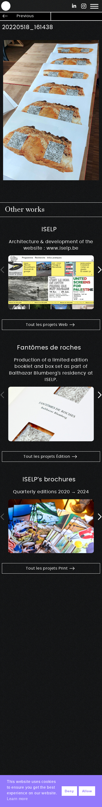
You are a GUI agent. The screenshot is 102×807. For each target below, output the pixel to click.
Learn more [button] (17, 799)
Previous (25, 16)
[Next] (99, 270)
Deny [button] (69, 791)
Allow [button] (87, 791)
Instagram (83, 6)
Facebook (74, 6)
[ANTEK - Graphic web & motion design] (3, 5)
